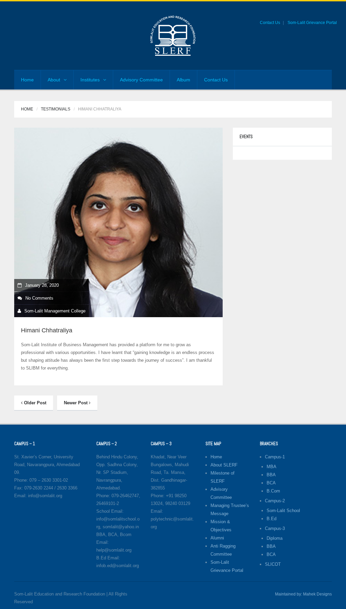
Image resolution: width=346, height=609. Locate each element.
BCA (271, 482)
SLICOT (273, 564)
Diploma (274, 538)
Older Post (34, 402)
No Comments (39, 298)
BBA (271, 474)
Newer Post (76, 402)
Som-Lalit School (283, 510)
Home (27, 79)
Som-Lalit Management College (54, 310)
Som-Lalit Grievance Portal (312, 22)
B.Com (273, 490)
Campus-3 (275, 528)
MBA (271, 466)
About (54, 79)
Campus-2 (275, 500)
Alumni (217, 537)
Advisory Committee (141, 79)
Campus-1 (275, 456)
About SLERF (224, 464)
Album (183, 79)
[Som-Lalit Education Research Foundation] (173, 35)
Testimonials (55, 109)
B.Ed (271, 518)
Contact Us (270, 22)
